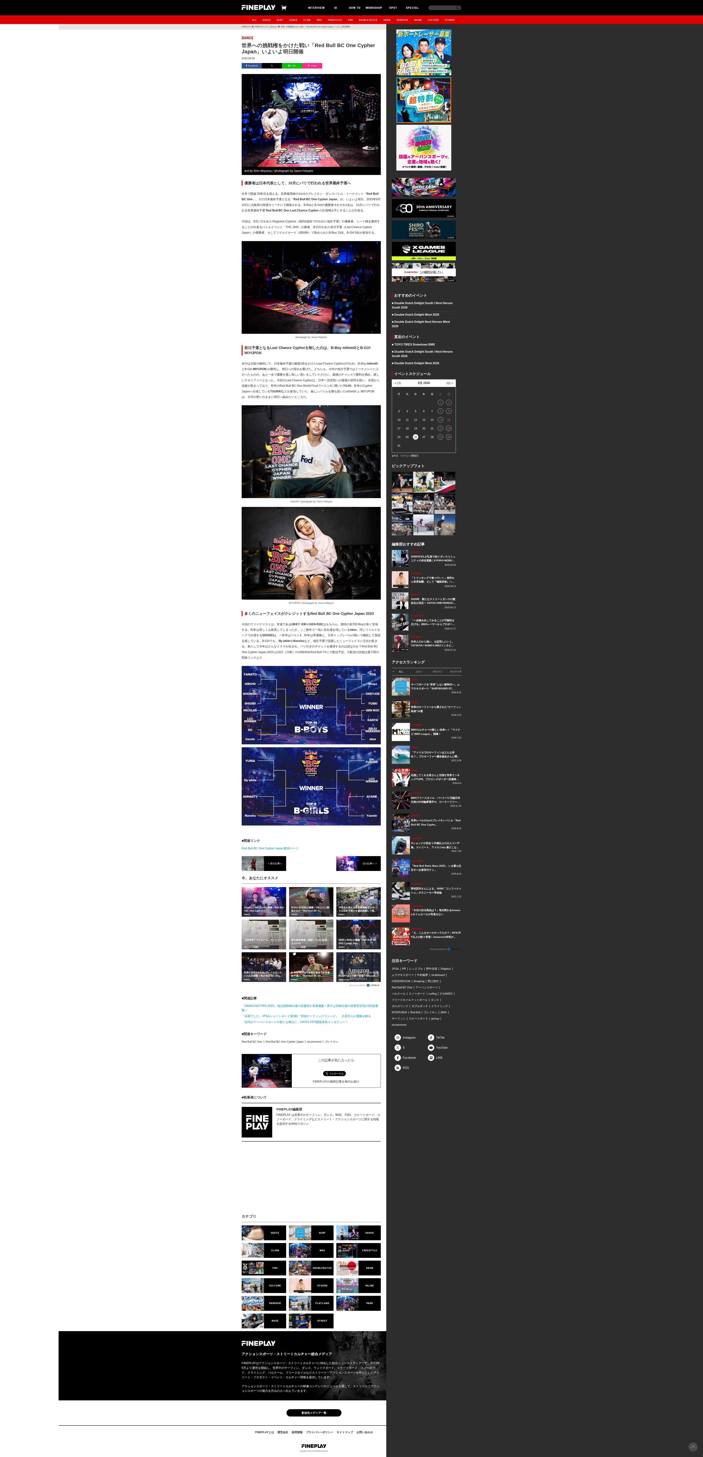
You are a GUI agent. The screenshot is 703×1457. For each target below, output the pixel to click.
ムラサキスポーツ (403, 974)
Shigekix (445, 968)
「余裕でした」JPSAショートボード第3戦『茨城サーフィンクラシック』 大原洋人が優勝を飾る (306, 1016)
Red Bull (415, 1012)
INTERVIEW (316, 7)
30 (448, 437)
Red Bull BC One (252, 1041)
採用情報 (297, 1432)
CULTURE (433, 20)
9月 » (450, 383)
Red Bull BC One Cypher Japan (284, 1041)
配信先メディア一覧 (314, 1412)
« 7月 (398, 383)
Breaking (419, 981)
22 (440, 428)
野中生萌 (431, 968)
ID (335, 7)
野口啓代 (433, 981)
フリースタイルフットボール (409, 999)
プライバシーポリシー (319, 1432)
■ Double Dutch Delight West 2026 (415, 314)
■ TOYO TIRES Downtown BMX (413, 344)
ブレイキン (331, 1041)
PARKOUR (402, 20)
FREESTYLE (335, 20)
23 (448, 428)
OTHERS (450, 20)
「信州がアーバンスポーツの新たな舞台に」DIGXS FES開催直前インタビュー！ (295, 1022)
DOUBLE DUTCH (368, 20)
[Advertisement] (279, 1181)
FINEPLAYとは (264, 1432)
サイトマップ (345, 1432)
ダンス (435, 999)
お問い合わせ (364, 1432)
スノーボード (417, 993)
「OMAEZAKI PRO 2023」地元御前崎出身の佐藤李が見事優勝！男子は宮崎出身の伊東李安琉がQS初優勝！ (310, 1008)
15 (440, 419)
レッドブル (416, 968)
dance (248, 38)
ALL (254, 20)
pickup (435, 1018)
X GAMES (446, 993)
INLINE (418, 20)
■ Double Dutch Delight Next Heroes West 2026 (421, 324)
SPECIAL (412, 7)
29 (440, 437)
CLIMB (307, 20)
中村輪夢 (422, 974)
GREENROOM (401, 981)
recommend (314, 1041)
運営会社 (282, 1432)
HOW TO (354, 7)
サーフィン (399, 1018)
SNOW (386, 20)
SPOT (393, 7)
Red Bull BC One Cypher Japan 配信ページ (270, 848)
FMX (350, 20)
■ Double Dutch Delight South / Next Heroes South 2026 (422, 305)
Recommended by (357, 985)
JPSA (395, 968)
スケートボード (418, 1018)
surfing (433, 993)
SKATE (267, 20)
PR (404, 968)
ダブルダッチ (420, 1006)
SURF (280, 20)
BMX (319, 20)
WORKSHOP (374, 7)
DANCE (293, 20)
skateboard (438, 974)
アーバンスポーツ (427, 987)
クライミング (439, 1006)
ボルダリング (400, 1006)
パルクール (399, 993)
